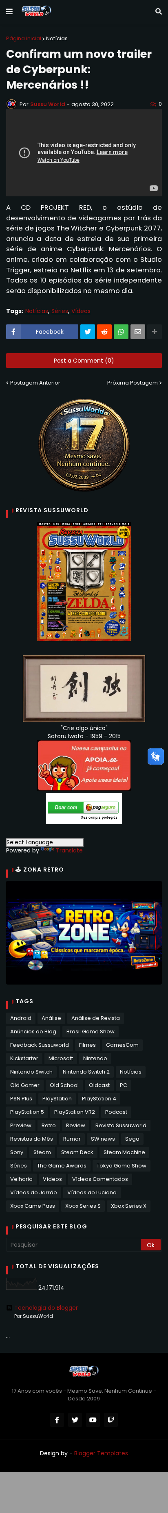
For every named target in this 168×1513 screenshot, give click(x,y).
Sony (16, 1152)
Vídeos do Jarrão (33, 1192)
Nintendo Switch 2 (86, 1072)
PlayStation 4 (99, 1098)
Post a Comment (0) (84, 361)
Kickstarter (24, 1058)
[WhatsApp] (121, 331)
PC (123, 1085)
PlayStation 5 (27, 1112)
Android (20, 1018)
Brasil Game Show (90, 1031)
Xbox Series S (83, 1206)
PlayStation (57, 1098)
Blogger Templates (101, 1453)
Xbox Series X (128, 1206)
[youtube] (93, 1420)
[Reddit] (104, 331)
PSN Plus (21, 1098)
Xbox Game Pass (32, 1206)
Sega (132, 1139)
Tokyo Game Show (121, 1166)
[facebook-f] (57, 1420)
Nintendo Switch (31, 1072)
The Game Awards (61, 1166)
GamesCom (122, 1045)
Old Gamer (25, 1085)
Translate (69, 850)
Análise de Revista (95, 1018)
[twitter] (75, 1420)
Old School (64, 1085)
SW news (103, 1139)
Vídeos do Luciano (92, 1192)
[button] (9, 12)
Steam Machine (124, 1152)
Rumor (72, 1139)
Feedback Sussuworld (39, 1045)
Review (75, 1125)
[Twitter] (87, 331)
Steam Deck (77, 1152)
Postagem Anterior (35, 382)
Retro (49, 1125)
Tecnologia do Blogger (46, 1307)
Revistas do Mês (31, 1139)
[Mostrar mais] (154, 331)
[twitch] (111, 1420)
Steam (42, 1152)
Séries (59, 311)
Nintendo (95, 1058)
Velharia (21, 1179)
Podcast (116, 1112)
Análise (51, 1018)
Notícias (57, 38)
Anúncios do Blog (33, 1031)
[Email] (137, 331)
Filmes (87, 1045)
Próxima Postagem (132, 382)
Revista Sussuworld (120, 1125)
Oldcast (99, 1085)
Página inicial (23, 38)
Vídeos (81, 311)
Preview (20, 1125)
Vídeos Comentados (100, 1179)
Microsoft (61, 1058)
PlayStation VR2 (74, 1112)
